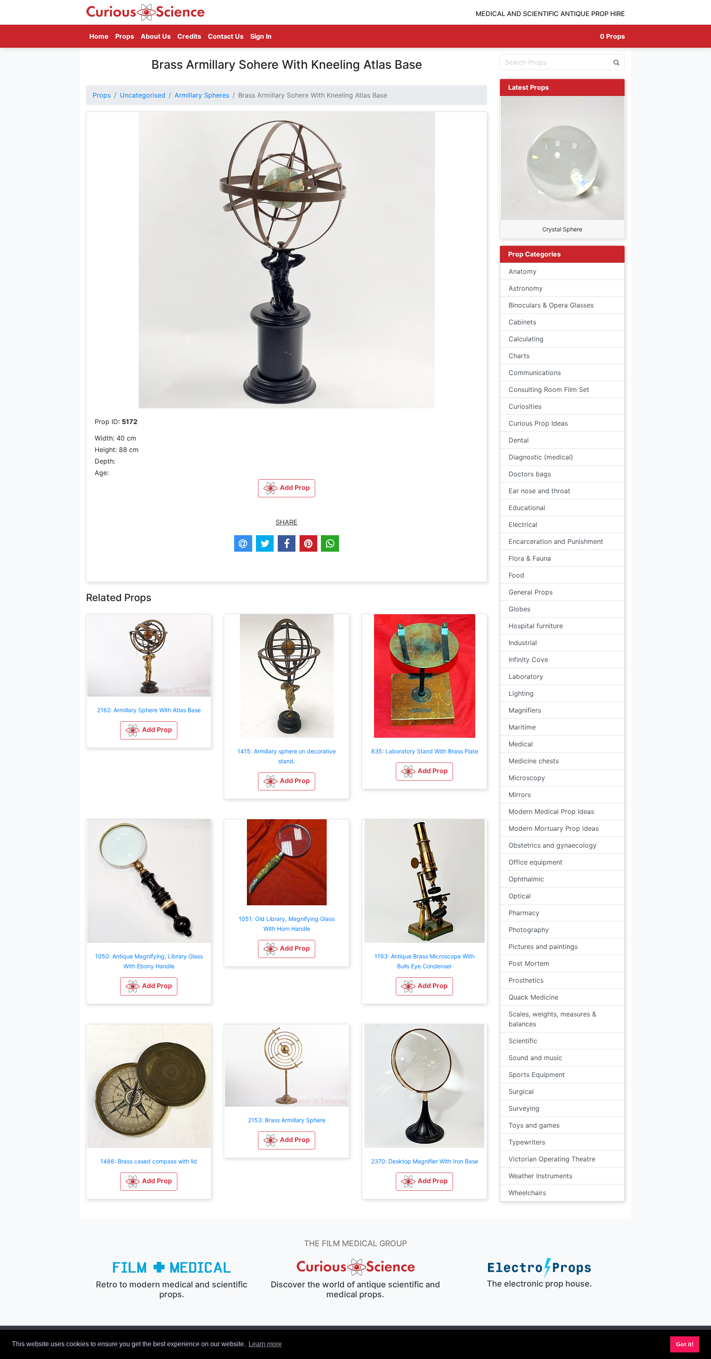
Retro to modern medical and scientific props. (171, 1289)
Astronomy (526, 288)
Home (100, 36)
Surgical (521, 1091)
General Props (531, 592)
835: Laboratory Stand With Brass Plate (424, 751)
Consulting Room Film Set (549, 389)
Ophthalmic (526, 879)
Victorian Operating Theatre (552, 1159)
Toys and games (534, 1125)
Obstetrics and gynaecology (553, 845)
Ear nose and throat (539, 491)
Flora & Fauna (530, 558)
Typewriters (527, 1142)
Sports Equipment (537, 1074)
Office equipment (535, 862)
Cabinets (522, 322)
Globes (519, 609)
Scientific (523, 1041)
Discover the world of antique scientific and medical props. (355, 1289)
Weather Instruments (540, 1176)
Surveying (524, 1108)
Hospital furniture (536, 626)
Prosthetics (526, 980)
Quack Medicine (533, 997)
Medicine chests (534, 761)
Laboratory (526, 676)
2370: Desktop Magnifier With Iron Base (424, 1161)
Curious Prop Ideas (538, 423)
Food (516, 575)
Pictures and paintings (543, 946)
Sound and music (535, 1058)
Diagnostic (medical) (541, 457)
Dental (519, 440)
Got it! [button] (685, 1344)
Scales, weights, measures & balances (552, 1019)
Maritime (522, 727)
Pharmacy (524, 913)
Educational (527, 508)
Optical (520, 896)
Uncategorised (142, 95)
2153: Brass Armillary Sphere (286, 1120)
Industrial (523, 643)
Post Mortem (529, 963)
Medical (521, 744)
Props (124, 36)
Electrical (523, 524)
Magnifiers (525, 710)
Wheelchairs (527, 1193)
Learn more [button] (265, 1343)
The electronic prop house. (539, 1284)
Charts (519, 356)
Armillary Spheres (201, 95)
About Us (156, 36)
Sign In (261, 36)
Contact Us (226, 36)
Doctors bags (530, 474)
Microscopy (527, 778)
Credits (189, 36)
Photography (529, 929)
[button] (148, 730)
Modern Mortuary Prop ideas (554, 828)
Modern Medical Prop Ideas (551, 811)
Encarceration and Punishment (556, 541)
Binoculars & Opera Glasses (551, 305)
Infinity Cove (528, 659)
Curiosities (525, 406)
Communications (535, 372)
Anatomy (523, 271)
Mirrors (520, 794)
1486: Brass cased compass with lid (148, 1161)
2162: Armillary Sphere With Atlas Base (149, 709)
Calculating (526, 339)
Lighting (521, 693)
